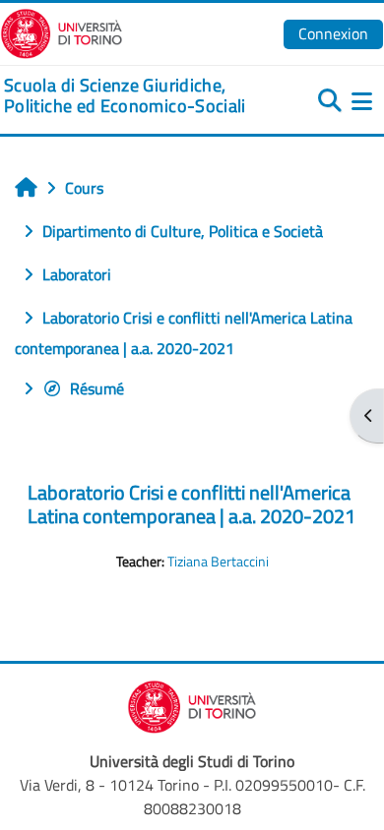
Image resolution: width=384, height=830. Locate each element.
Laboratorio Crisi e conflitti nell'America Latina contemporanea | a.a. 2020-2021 (191, 504)
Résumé (97, 388)
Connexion (333, 33)
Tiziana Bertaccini (218, 561)
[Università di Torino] (61, 31)
